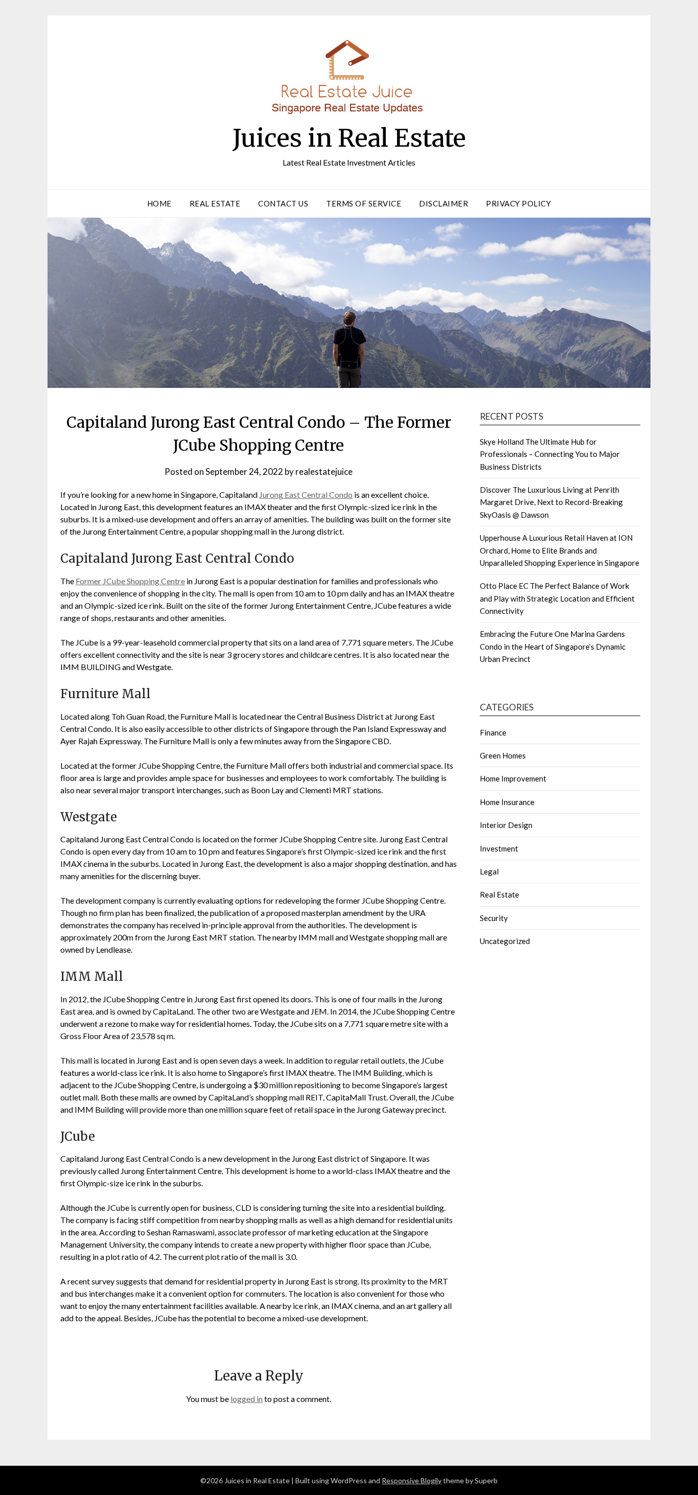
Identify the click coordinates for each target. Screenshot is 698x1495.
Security (494, 918)
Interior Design (506, 825)
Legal (489, 871)
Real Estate (215, 203)
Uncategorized (505, 941)
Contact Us (283, 203)
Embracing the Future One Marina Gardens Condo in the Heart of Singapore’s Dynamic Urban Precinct (552, 646)
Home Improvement (513, 778)
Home (159, 203)
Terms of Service (363, 203)
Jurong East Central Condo (306, 494)
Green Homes (503, 755)
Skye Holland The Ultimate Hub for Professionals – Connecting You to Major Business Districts (550, 454)
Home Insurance (507, 802)
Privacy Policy (518, 203)
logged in (246, 1399)
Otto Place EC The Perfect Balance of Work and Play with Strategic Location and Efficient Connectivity (557, 598)
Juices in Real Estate (349, 138)
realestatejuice (324, 471)
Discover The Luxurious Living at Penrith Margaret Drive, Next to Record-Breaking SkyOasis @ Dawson (551, 502)
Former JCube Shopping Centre (130, 581)
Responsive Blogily (411, 1480)
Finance (493, 732)
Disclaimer (443, 203)
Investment (499, 848)
